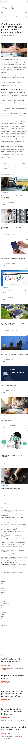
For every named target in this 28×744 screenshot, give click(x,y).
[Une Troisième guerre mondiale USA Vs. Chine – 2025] (14, 337)
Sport (2, 618)
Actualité (3, 581)
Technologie (5, 20)
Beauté (2, 588)
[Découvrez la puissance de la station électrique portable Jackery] (14, 177)
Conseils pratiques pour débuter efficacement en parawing (12, 570)
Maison (2, 605)
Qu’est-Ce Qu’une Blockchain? (8, 385)
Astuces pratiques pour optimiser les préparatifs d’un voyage (13, 542)
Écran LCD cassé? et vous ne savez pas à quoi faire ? (14, 258)
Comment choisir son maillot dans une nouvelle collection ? (13, 567)
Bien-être (3, 590)
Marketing (3, 607)
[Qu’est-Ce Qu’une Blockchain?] (14, 366)
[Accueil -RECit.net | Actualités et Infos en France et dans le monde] (14, 6)
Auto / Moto (3, 586)
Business (3, 592)
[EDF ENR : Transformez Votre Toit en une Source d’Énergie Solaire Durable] (14, 304)
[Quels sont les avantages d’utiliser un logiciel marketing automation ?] (14, 397)
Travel (2, 623)
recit (3, 36)
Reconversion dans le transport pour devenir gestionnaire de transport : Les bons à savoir (12, 693)
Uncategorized (4, 625)
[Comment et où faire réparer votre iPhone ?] (14, 468)
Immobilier (3, 601)
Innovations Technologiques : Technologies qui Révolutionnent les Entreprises (12, 711)
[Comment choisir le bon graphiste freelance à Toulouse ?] (14, 432)
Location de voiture (5, 603)
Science (2, 616)
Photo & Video (4, 612)
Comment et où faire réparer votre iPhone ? (11, 488)
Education (3, 596)
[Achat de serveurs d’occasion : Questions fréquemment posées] (14, 209)
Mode (2, 610)
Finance (2, 599)
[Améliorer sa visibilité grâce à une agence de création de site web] (14, 270)
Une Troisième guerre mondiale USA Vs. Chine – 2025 (14, 354)
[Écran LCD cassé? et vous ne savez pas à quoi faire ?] (14, 241)
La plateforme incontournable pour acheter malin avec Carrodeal (13, 572)
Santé (2, 614)
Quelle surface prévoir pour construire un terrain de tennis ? (13, 544)
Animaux (3, 583)
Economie (3, 594)
